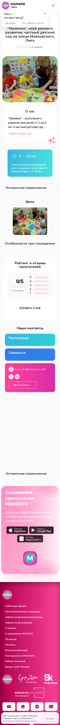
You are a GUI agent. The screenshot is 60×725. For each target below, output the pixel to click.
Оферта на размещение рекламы (24, 617)
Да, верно (10, 23)
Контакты (10, 644)
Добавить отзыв (30, 307)
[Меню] (53, 5)
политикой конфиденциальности (19, 720)
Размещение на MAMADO (20, 655)
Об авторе (10, 639)
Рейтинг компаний (15, 661)
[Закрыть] (45, 13)
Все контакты (21, 385)
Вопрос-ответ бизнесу (17, 667)
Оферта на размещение (18, 622)
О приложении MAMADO (19, 633)
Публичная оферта (15, 606)
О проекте (10, 628)
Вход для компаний (16, 650)
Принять (50, 718)
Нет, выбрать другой (33, 23)
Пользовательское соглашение (22, 611)
